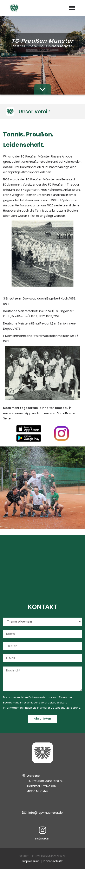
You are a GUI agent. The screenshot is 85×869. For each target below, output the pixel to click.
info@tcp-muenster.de (45, 813)
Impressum (30, 861)
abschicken (42, 719)
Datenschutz (53, 861)
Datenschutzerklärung (65, 707)
